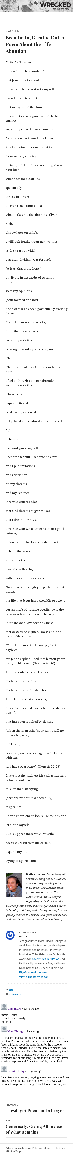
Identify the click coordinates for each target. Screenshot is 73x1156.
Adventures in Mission (18, 1148)
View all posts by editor (33, 976)
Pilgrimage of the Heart (34, 972)
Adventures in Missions (46, 958)
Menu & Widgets (66, 21)
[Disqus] (36, 1049)
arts (11, 989)
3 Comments (15, 994)
